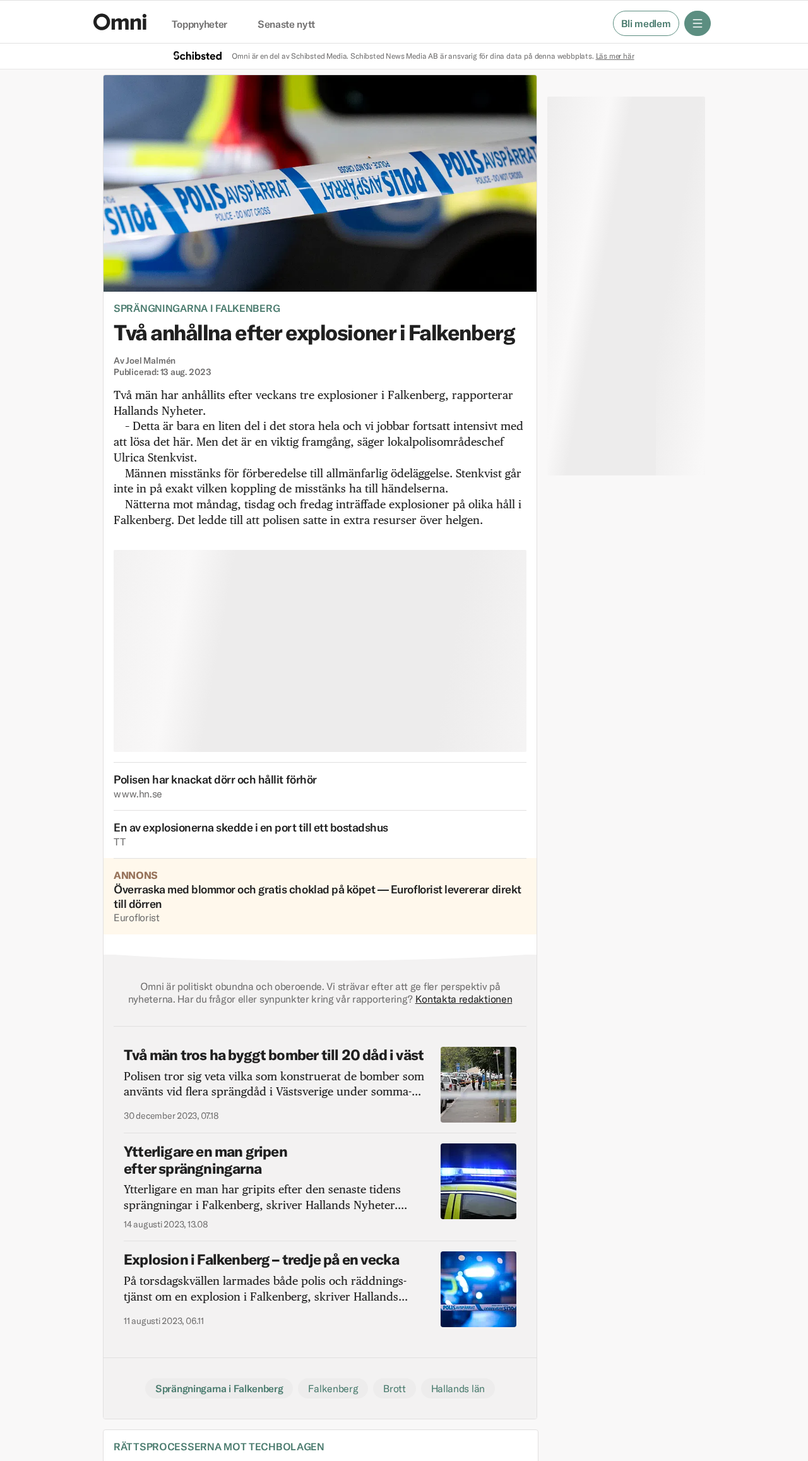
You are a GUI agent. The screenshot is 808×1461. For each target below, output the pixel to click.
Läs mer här (615, 56)
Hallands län (458, 1388)
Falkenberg (333, 1388)
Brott (394, 1388)
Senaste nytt (286, 24)
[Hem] (119, 21)
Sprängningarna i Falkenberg (197, 308)
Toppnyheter (199, 24)
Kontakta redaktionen (464, 999)
